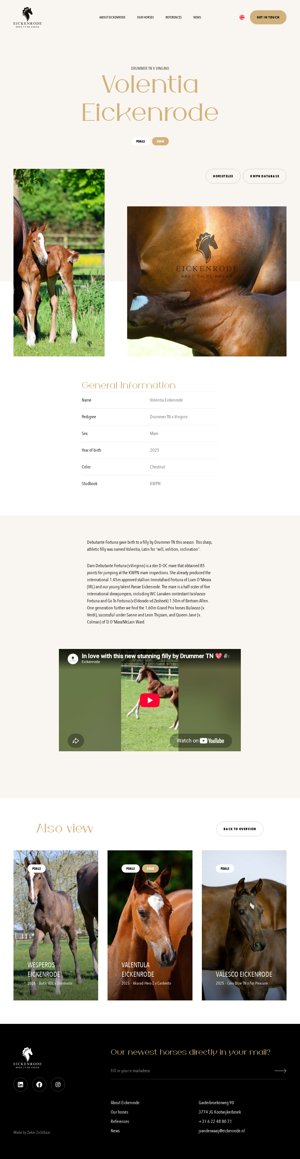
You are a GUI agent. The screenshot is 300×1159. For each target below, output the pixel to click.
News (197, 17)
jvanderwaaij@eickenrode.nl (222, 1131)
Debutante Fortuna (111, 565)
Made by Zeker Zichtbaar (31, 1132)
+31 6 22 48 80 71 (215, 1121)
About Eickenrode (112, 17)
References (174, 17)
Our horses (145, 17)
